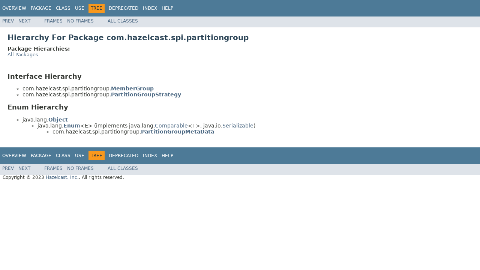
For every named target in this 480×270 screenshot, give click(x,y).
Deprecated (123, 8)
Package (41, 8)
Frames (53, 21)
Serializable (238, 126)
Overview (14, 8)
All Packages (23, 54)
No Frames (80, 21)
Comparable (171, 126)
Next (24, 21)
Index (150, 8)
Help (167, 8)
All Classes (123, 21)
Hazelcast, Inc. (62, 177)
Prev (8, 21)
